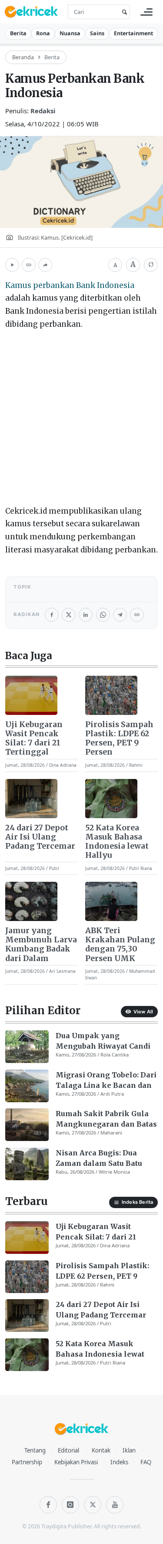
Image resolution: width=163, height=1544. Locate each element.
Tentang (35, 1450)
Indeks (119, 1462)
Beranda (23, 57)
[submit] (123, 12)
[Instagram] (70, 1505)
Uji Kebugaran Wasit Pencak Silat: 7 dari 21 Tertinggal (34, 738)
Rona (43, 33)
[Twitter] (92, 1505)
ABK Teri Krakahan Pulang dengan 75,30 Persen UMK (120, 944)
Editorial (68, 1450)
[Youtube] (114, 1505)
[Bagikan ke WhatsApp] (103, 615)
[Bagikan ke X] (69, 615)
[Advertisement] (81, 419)
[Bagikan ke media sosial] (45, 265)
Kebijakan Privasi (76, 1462)
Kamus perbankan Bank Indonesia (69, 285)
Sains (97, 33)
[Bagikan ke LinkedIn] (86, 615)
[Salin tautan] (29, 265)
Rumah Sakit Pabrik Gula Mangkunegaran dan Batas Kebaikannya (106, 1119)
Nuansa (70, 33)
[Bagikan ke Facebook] (52, 615)
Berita (18, 33)
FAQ (145, 1462)
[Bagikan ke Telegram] (120, 615)
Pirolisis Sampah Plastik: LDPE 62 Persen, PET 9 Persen (119, 738)
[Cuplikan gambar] (31, 695)
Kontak (101, 1450)
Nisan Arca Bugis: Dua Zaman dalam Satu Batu (99, 1158)
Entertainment (133, 33)
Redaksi (43, 110)
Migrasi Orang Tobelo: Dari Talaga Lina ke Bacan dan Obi (106, 1080)
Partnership (27, 1462)
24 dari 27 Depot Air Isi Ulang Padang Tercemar (40, 837)
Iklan (129, 1450)
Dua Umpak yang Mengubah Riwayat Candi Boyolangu (103, 1041)
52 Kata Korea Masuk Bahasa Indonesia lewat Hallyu (117, 841)
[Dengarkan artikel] (12, 265)
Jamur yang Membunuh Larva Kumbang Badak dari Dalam (41, 944)
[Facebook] (48, 1505)
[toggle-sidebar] (146, 12)
